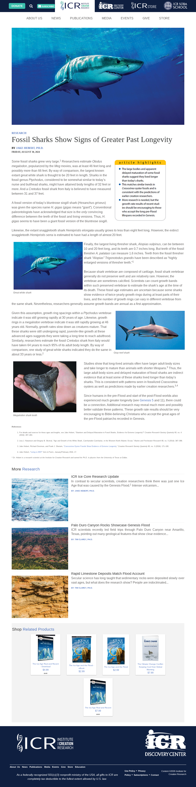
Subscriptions (141, 775)
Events (127, 18)
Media (107, 18)
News (56, 18)
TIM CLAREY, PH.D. (84, 539)
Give (146, 18)
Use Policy (130, 771)
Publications (81, 18)
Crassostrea (69, 446)
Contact (155, 775)
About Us (34, 18)
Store (164, 18)
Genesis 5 (147, 400)
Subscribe (47, 6)
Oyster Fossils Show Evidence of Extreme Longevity (95, 446)
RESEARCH (19, 133)
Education (80, 767)
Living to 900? (36, 452)
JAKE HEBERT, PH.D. (29, 148)
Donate (17, 5)
